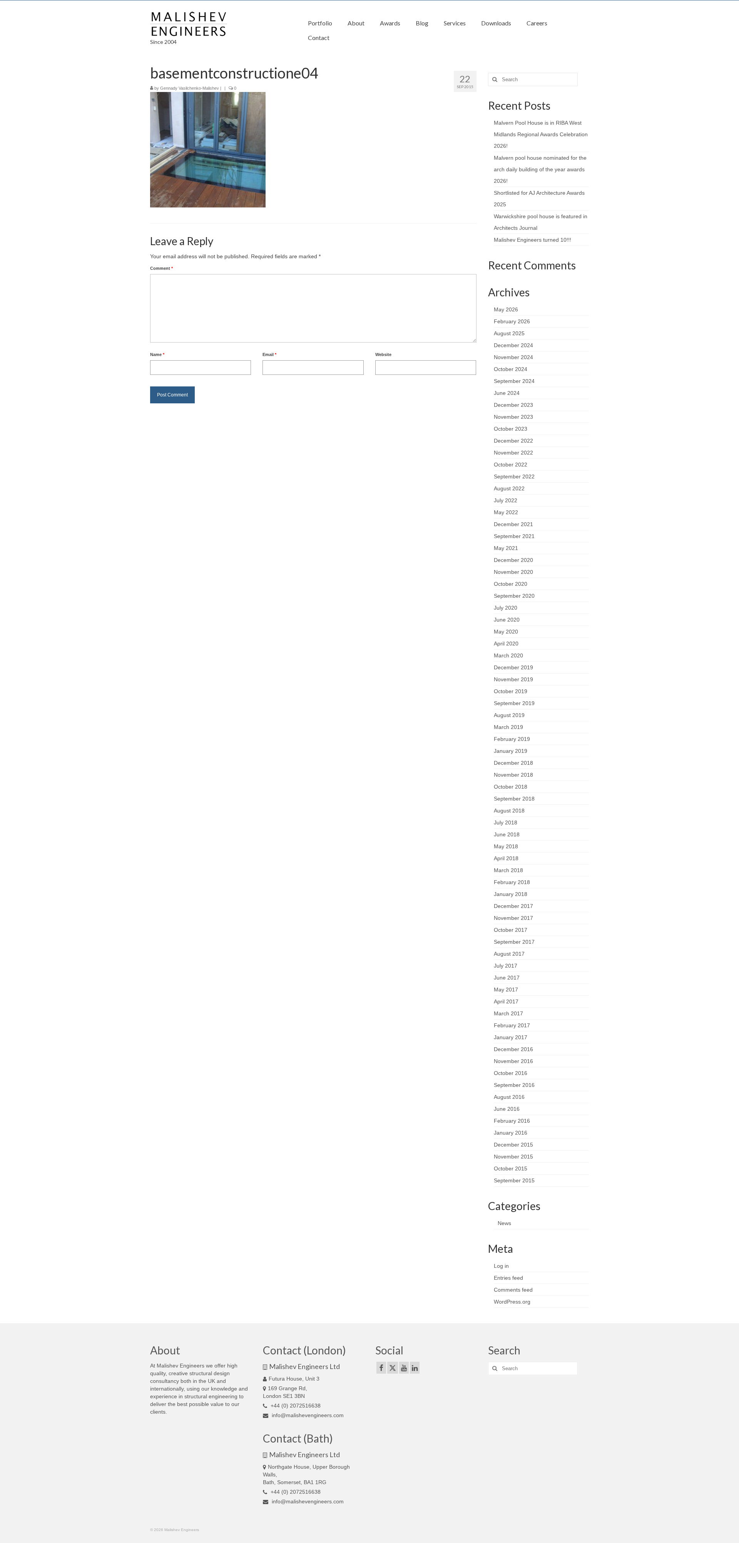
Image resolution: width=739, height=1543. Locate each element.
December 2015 (513, 1145)
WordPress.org (512, 1302)
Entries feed (508, 1278)
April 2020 (506, 643)
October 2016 (510, 1073)
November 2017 (513, 918)
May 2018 (506, 846)
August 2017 (509, 954)
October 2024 (510, 369)
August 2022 (509, 488)
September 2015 (514, 1180)
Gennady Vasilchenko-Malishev (189, 88)
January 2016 (510, 1133)
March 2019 (508, 727)
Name (157, 354)
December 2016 (513, 1049)
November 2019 (513, 679)
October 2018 (510, 787)
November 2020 (513, 572)
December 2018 (513, 763)
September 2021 (514, 536)
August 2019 (509, 715)
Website (383, 354)
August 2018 (509, 810)
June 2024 (507, 393)
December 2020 (513, 560)
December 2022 (513, 441)
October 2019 (510, 691)
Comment (161, 268)
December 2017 (513, 906)
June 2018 (507, 834)
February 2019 (512, 739)
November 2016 (513, 1061)
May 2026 (506, 309)
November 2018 (513, 775)
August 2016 (509, 1097)
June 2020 (507, 620)
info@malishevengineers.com (307, 1415)
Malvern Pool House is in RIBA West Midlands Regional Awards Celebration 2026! (541, 134)
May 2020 (506, 632)
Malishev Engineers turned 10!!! (532, 240)
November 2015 (513, 1156)
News (504, 1223)
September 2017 (514, 942)
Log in (501, 1266)
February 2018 (512, 882)
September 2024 (514, 381)
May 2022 (506, 512)
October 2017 (510, 930)
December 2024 (513, 345)
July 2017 (505, 966)
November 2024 (513, 357)
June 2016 (507, 1109)
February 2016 (512, 1121)
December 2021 (513, 524)
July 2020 (505, 608)
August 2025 (509, 333)
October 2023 (510, 429)
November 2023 (513, 417)
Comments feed (513, 1290)
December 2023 (513, 405)
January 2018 (510, 894)
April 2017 (506, 1001)
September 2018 (514, 799)
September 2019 (514, 703)
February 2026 (512, 321)
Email (269, 354)
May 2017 (506, 989)
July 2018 (505, 822)
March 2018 (508, 870)
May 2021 (506, 548)
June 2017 (507, 978)
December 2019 (513, 667)
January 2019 (510, 751)
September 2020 (514, 596)
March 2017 (508, 1013)
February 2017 (512, 1025)
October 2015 (510, 1168)
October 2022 (510, 464)
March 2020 (508, 655)
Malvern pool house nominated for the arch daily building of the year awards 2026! (540, 169)
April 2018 (506, 858)
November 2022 (513, 453)
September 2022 (514, 476)
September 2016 (514, 1085)
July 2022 (505, 500)
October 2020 (510, 584)
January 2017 (510, 1037)
